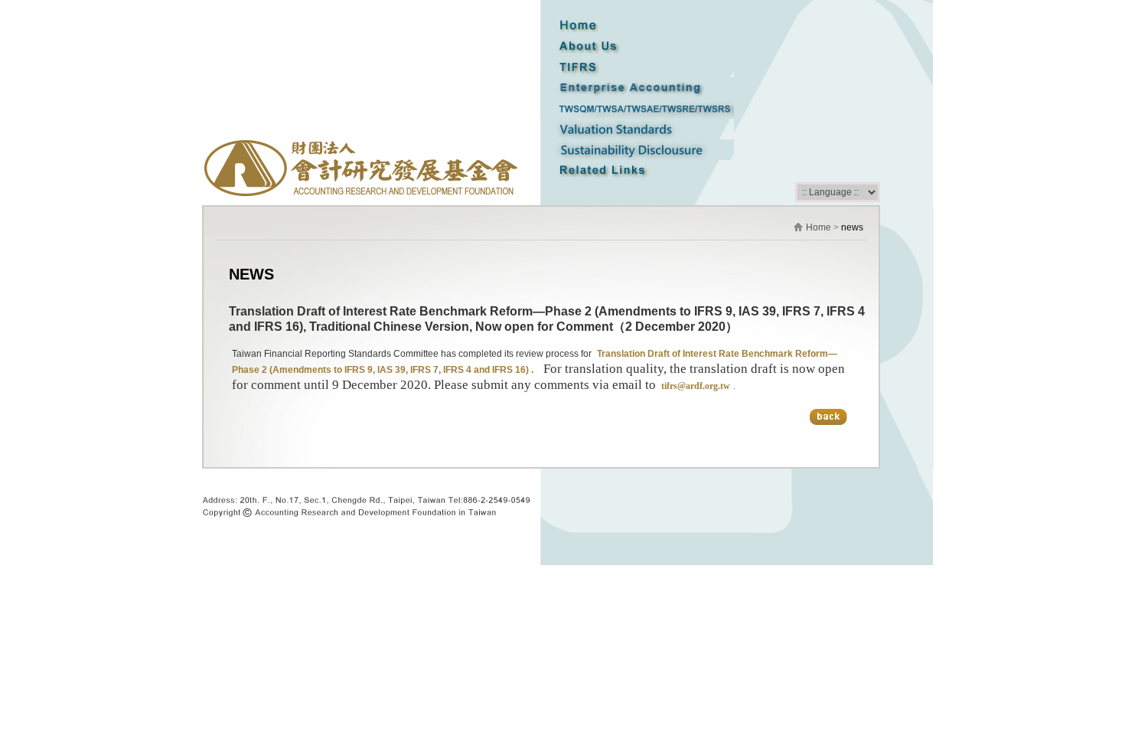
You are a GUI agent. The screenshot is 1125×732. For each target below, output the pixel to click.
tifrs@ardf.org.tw (694, 386)
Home (818, 227)
